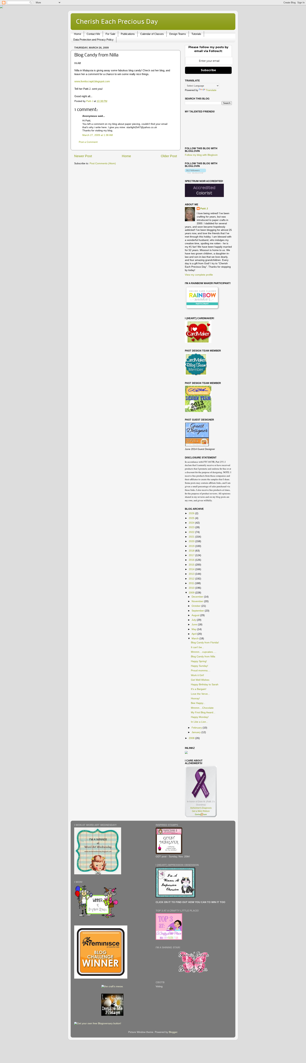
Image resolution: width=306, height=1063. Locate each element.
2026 (192, 513)
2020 (192, 541)
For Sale (110, 33)
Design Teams (177, 33)
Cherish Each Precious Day (117, 21)
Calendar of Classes (152, 33)
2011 (192, 583)
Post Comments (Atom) (103, 163)
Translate (211, 90)
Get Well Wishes (200, 680)
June (195, 624)
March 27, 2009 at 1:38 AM (97, 135)
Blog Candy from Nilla (203, 656)
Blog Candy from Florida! (205, 642)
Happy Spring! (199, 661)
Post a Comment (88, 142)
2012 (192, 578)
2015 (192, 564)
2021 (192, 536)
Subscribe (208, 70)
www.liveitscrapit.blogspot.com (92, 81)
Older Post (169, 156)
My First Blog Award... (203, 712)
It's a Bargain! (198, 689)
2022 (192, 532)
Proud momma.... (200, 670)
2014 (192, 569)
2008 (192, 738)
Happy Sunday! (199, 666)
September (198, 610)
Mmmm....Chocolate (202, 708)
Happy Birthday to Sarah (204, 684)
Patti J (204, 208)
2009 (192, 592)
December (198, 596)
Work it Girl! (197, 675)
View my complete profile (199, 274)
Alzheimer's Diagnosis (201, 808)
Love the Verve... (200, 694)
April (194, 634)
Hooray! (195, 698)
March (195, 638)
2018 (192, 550)
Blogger (173, 1032)
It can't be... (197, 647)
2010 (192, 588)
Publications (128, 33)
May (194, 629)
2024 (192, 522)
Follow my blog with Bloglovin (201, 155)
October (196, 606)
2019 (192, 546)
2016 (192, 560)
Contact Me (93, 33)
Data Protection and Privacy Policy (93, 39)
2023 (192, 527)
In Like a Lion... (199, 722)
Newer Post (83, 156)
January (196, 732)
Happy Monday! (200, 717)
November (198, 601)
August (196, 615)
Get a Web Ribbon (201, 811)
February (197, 727)
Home (77, 33)
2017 (192, 555)
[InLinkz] (186, 752)
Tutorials (196, 33)
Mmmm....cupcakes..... (203, 652)
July (194, 620)
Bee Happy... (198, 703)
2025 (192, 518)
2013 (192, 574)
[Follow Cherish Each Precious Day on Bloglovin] (195, 172)
